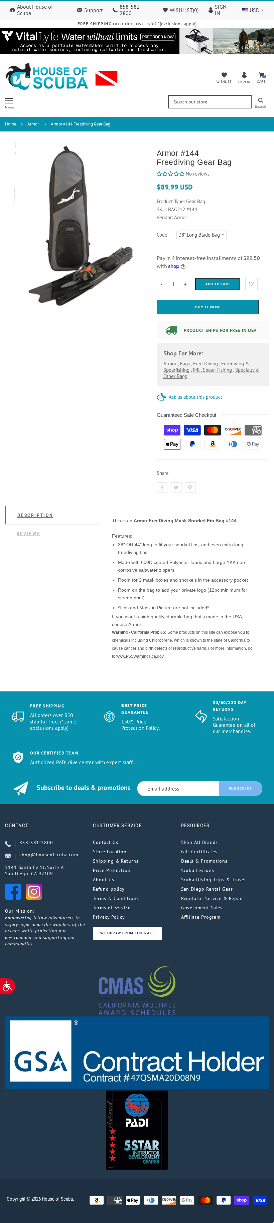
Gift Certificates (199, 852)
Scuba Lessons (197, 870)
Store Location (110, 852)
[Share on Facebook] (162, 487)
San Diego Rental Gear (207, 889)
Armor (33, 124)
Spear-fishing (218, 370)
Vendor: (165, 217)
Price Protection (112, 870)
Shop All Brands (199, 842)
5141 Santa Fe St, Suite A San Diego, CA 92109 (34, 870)
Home (10, 124)
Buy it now (207, 306)
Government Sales (202, 908)
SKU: (162, 209)
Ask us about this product (195, 397)
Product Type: (171, 201)
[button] (170, 174)
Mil (197, 370)
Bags (185, 363)
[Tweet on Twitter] (176, 487)
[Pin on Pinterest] (190, 487)
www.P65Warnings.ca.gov (139, 656)
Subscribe (240, 788)
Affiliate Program (201, 917)
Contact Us (105, 842)
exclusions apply (178, 24)
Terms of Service (112, 908)
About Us (103, 880)
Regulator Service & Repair (212, 898)
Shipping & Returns (115, 861)
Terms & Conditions (116, 898)
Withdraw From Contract (127, 933)
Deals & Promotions (204, 861)
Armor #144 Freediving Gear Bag (80, 124)
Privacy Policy (109, 917)
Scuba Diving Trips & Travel (213, 880)
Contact (17, 826)
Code (162, 235)
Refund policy (109, 889)
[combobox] (210, 101)
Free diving (206, 363)
